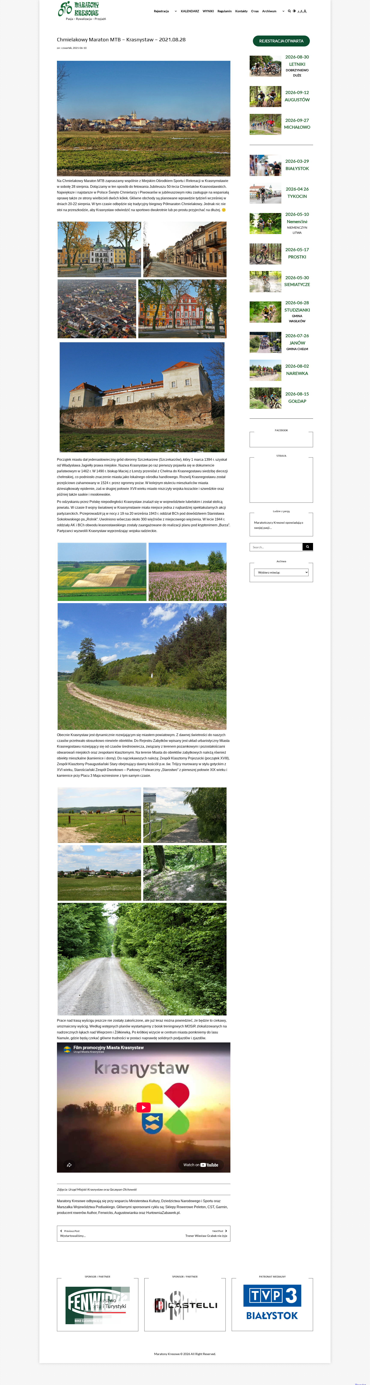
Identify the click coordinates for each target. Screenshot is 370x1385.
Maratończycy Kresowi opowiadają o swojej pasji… (278, 525)
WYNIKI (208, 11)
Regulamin (225, 11)
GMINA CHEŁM (297, 342)
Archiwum (269, 11)
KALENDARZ (190, 11)
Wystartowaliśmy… (73, 1233)
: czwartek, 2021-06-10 (73, 47)
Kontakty (241, 11)
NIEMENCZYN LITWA (297, 223)
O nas (255, 11)
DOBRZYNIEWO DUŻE (297, 66)
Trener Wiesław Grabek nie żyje (206, 1233)
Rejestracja (161, 11)
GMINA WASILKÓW (297, 312)
